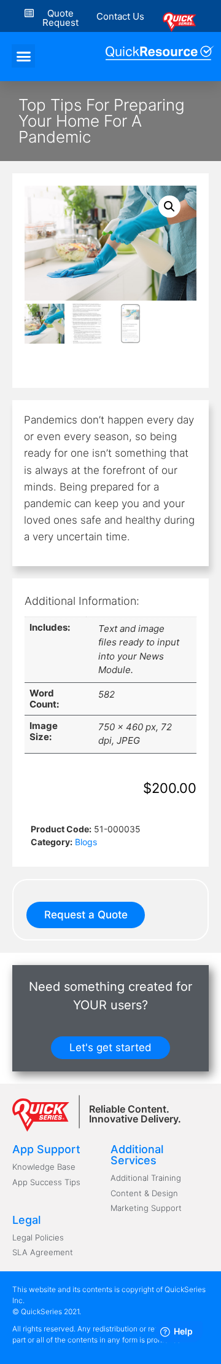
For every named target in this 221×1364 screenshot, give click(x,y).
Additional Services (136, 1155)
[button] (120, 16)
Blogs (86, 842)
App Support (46, 1149)
